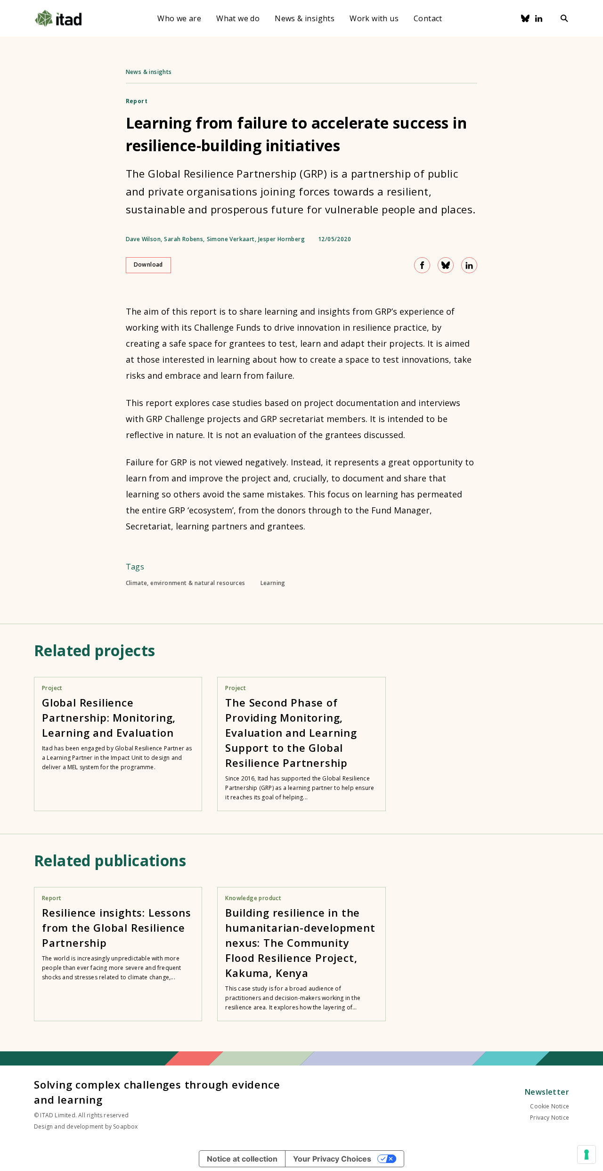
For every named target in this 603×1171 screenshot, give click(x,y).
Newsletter (547, 1092)
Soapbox (125, 1126)
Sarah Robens (183, 239)
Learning (273, 583)
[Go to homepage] (58, 18)
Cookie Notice (549, 1106)
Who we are (179, 18)
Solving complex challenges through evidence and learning (157, 1091)
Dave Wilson (143, 239)
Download (148, 264)
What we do (238, 18)
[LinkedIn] (539, 18)
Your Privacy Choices (332, 1158)
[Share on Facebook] (422, 265)
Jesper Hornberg (281, 239)
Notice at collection (242, 1158)
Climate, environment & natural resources (185, 583)
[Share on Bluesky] (446, 265)
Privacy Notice (549, 1118)
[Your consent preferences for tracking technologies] (586, 1154)
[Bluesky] (525, 18)
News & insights (304, 18)
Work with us (374, 18)
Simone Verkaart (231, 239)
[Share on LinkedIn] (469, 265)
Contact (428, 18)
